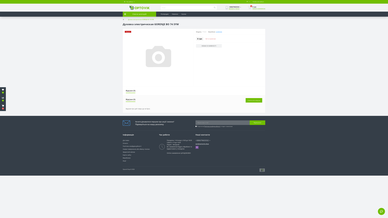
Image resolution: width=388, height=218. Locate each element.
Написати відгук (254, 100)
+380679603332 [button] (202, 140)
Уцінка (183, 14)
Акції (124, 161)
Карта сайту (127, 155)
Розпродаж (165, 14)
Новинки (175, 14)
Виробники (127, 158)
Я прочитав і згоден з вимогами (215, 126)
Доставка (126, 140)
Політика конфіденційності (212, 126)
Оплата (125, 143)
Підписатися (257, 123)
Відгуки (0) (130, 90)
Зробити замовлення (259, 8)
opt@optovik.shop (202, 144)
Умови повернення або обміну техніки (136, 149)
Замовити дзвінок (234, 8)
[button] (129, 2)
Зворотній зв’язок (129, 152)
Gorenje (219, 32)
